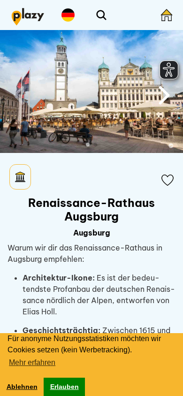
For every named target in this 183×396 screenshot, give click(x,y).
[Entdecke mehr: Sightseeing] (20, 177)
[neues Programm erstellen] (166, 15)
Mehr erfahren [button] (32, 362)
